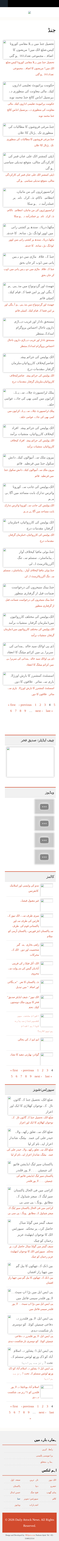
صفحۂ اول (15, 1480)
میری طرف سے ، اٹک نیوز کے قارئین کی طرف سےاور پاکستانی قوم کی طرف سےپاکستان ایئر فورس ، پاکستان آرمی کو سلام (30, 926)
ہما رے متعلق (46, 1462)
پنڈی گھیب (51, 1492)
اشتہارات (33, 1505)
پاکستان (16, 1486)
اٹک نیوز (52, 1480)
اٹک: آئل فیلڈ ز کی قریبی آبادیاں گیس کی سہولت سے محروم (23, 968)
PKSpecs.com (30, 1535)
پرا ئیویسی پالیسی (44, 1456)
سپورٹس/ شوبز (31, 1499)
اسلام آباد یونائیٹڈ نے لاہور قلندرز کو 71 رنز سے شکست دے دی (23, 1392)
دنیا (36, 1486)
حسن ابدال (15, 1492)
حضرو (53, 1486)
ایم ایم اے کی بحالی (28, 1039)
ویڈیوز (17, 1505)
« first (12, 704)
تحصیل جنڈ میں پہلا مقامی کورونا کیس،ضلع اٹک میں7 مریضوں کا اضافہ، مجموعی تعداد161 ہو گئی (30, 68)
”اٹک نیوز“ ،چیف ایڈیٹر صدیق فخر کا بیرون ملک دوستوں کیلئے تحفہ (23, 1002)
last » (49, 710)
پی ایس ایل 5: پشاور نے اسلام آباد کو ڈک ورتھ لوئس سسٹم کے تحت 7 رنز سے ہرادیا (31, 1373)
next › (39, 710)
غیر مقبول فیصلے (29, 900)
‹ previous (25, 704)
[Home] (29, 12)
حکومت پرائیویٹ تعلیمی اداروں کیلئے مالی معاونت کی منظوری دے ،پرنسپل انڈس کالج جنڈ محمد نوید (30, 109)
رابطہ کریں (47, 1449)
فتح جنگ (34, 1492)
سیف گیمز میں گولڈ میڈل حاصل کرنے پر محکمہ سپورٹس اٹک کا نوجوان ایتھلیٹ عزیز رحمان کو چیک (31, 1251)
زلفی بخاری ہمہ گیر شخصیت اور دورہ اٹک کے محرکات (25, 949)
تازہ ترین (34, 1480)
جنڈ (18, 1499)
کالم (54, 1499)
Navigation (4, 3)
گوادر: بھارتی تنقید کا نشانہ (24, 1054)
